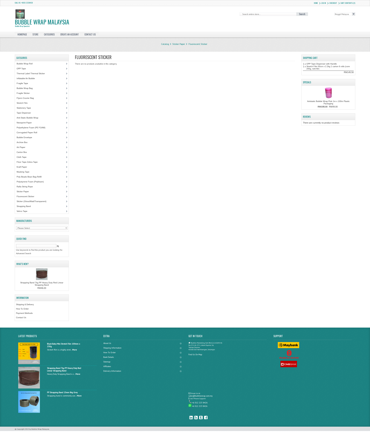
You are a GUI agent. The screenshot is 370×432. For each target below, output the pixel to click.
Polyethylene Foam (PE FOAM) (33, 127)
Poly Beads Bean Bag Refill (31, 177)
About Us (107, 343)
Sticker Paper (178, 44)
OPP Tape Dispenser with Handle (321, 64)
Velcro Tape (22, 211)
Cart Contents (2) (348, 3)
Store (35, 34)
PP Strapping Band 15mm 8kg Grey (62, 392)
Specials (307, 82)
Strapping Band (25, 206)
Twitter (198, 417)
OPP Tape (23, 68)
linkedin (188, 417)
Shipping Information (112, 348)
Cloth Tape (23, 157)
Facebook (203, 417)
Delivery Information (112, 371)
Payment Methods (24, 313)
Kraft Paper (23, 167)
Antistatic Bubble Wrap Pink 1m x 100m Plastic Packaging (328, 102)
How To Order (22, 309)
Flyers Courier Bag (27, 98)
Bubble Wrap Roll (26, 63)
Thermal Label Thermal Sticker (32, 73)
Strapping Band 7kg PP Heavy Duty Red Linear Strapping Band (41, 283)
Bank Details (108, 357)
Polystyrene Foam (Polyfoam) (32, 181)
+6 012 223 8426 (200, 402)
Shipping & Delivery (25, 304)
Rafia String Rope (26, 186)
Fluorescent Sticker (197, 44)
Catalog (165, 44)
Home (316, 3)
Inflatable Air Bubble (27, 78)
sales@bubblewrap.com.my (200, 396)
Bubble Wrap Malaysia (42, 22)
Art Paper (23, 147)
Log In (323, 3)
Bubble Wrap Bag (27, 88)
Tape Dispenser (25, 113)
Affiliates (107, 366)
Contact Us (21, 317)
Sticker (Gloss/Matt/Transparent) (34, 201)
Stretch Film (24, 103)
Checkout (333, 3)
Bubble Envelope (26, 137)
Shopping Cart (310, 58)
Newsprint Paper (26, 122)
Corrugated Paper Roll (28, 132)
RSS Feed (193, 417)
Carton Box (24, 152)
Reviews (307, 116)
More (74, 349)
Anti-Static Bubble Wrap (29, 118)
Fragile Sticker (25, 93)
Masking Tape (25, 172)
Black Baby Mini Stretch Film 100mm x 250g (63, 345)
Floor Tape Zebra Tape (29, 162)
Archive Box (24, 142)
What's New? (22, 264)
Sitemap (106, 361)
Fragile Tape (24, 83)
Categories (49, 34)
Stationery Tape (25, 108)
